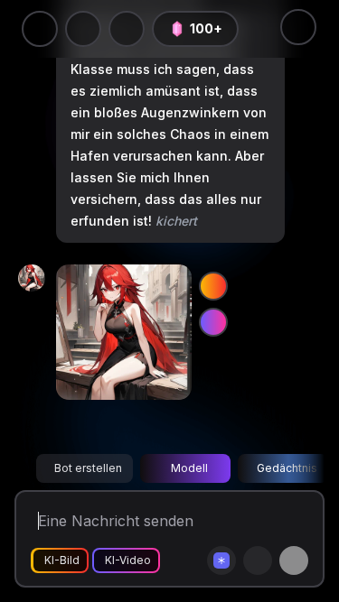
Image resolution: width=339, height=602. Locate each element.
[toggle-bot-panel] (298, 27)
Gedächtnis (287, 468)
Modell (189, 468)
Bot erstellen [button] (88, 468)
